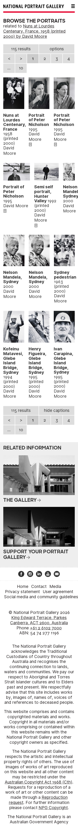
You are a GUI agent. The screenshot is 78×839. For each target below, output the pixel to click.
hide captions (57, 410)
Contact (39, 586)
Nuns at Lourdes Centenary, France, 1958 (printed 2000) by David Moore (34, 31)
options (57, 48)
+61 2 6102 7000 (46, 628)
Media (55, 586)
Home (22, 586)
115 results (21, 48)
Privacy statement (22, 591)
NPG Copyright (53, 807)
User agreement (58, 591)
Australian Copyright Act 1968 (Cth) (38, 782)
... (9, 68)
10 (21, 68)
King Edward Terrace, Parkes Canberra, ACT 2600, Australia (39, 620)
